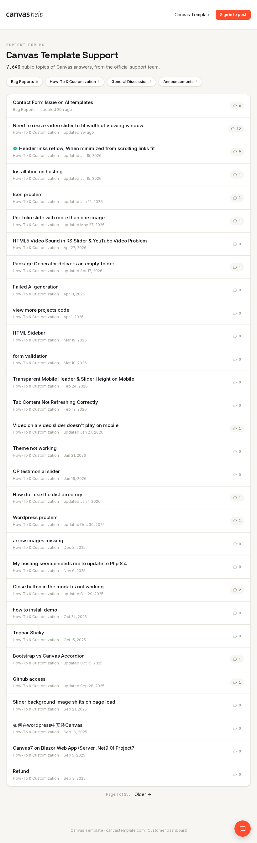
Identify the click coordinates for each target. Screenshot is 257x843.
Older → (142, 794)
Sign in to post (233, 14)
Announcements (180, 81)
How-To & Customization (75, 81)
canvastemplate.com (125, 830)
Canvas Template (193, 14)
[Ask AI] (242, 828)
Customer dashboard (167, 830)
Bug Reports (24, 81)
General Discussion (131, 81)
